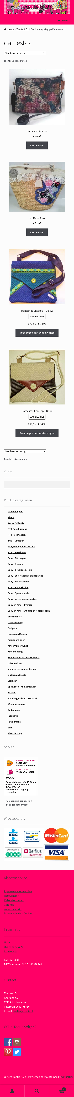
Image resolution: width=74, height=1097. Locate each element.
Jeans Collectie (16, 523)
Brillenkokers (15, 616)
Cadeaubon (14, 709)
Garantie (9, 904)
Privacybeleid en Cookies (18, 913)
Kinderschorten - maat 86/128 (23, 657)
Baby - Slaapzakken (18, 581)
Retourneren (11, 895)
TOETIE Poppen (16, 540)
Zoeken (37, 1091)
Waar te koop (15, 733)
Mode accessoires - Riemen (22, 669)
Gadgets (12, 628)
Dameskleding (15, 622)
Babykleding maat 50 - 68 (21, 546)
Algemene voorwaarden (18, 891)
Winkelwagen (57, 1088)
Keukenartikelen (16, 639)
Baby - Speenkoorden (19, 593)
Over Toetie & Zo (14, 947)
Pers (10, 727)
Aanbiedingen (15, 511)
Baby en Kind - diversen (20, 604)
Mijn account (12, 1091)
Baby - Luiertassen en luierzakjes (25, 575)
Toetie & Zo (22, 29)
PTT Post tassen (17, 534)
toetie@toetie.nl (23, 1011)
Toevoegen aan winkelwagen (37, 332)
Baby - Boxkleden (17, 552)
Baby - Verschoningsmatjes (22, 599)
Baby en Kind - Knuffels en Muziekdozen (29, 610)
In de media (10, 951)
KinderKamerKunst (18, 645)
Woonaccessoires (17, 704)
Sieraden (12, 680)
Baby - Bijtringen (17, 558)
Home (11, 29)
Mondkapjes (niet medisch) (22, 698)
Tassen (11, 692)
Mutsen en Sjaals (17, 674)
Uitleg (7, 942)
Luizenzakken (15, 663)
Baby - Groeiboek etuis (20, 569)
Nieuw (11, 517)
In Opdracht (14, 721)
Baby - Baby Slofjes (18, 587)
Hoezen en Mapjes (17, 634)
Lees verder (37, 145)
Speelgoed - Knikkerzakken (22, 686)
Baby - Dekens (15, 563)
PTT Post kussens (17, 528)
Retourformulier (14, 900)
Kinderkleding (15, 651)
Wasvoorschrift (13, 909)
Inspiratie (13, 715)
